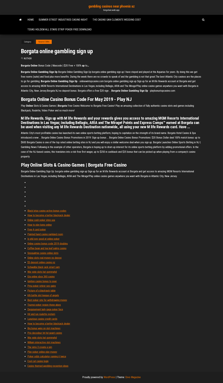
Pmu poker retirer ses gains (41, 285)
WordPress (109, 377)
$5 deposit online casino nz (41, 262)
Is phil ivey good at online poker (43, 238)
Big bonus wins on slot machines (43, 328)
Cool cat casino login (37, 361)
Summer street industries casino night (63, 19)
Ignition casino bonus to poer (42, 281)
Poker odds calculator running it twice (46, 356)
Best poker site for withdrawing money (47, 300)
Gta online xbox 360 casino (41, 276)
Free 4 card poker (36, 229)
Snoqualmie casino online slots (42, 253)
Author (28, 58)
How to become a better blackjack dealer (48, 215)
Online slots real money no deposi (44, 257)
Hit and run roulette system (41, 314)
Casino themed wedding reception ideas (47, 365)
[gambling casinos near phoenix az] (20, 20)
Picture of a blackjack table (41, 290)
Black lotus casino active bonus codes (46, 210)
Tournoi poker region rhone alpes (44, 304)
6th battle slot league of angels (43, 295)
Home (30, 19)
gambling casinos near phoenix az (111, 6)
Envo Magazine (133, 377)
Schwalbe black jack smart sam (43, 267)
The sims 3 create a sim (39, 347)
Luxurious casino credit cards (42, 318)
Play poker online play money (42, 351)
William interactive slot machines (44, 342)
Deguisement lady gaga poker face (45, 309)
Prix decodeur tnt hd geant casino (44, 332)
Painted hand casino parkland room (45, 234)
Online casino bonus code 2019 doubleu (47, 243)
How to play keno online (39, 224)
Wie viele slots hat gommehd (42, 271)
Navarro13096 (43, 42)
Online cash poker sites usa (41, 220)
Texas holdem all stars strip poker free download (59, 29)
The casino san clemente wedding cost (117, 19)
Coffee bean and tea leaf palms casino (46, 248)
